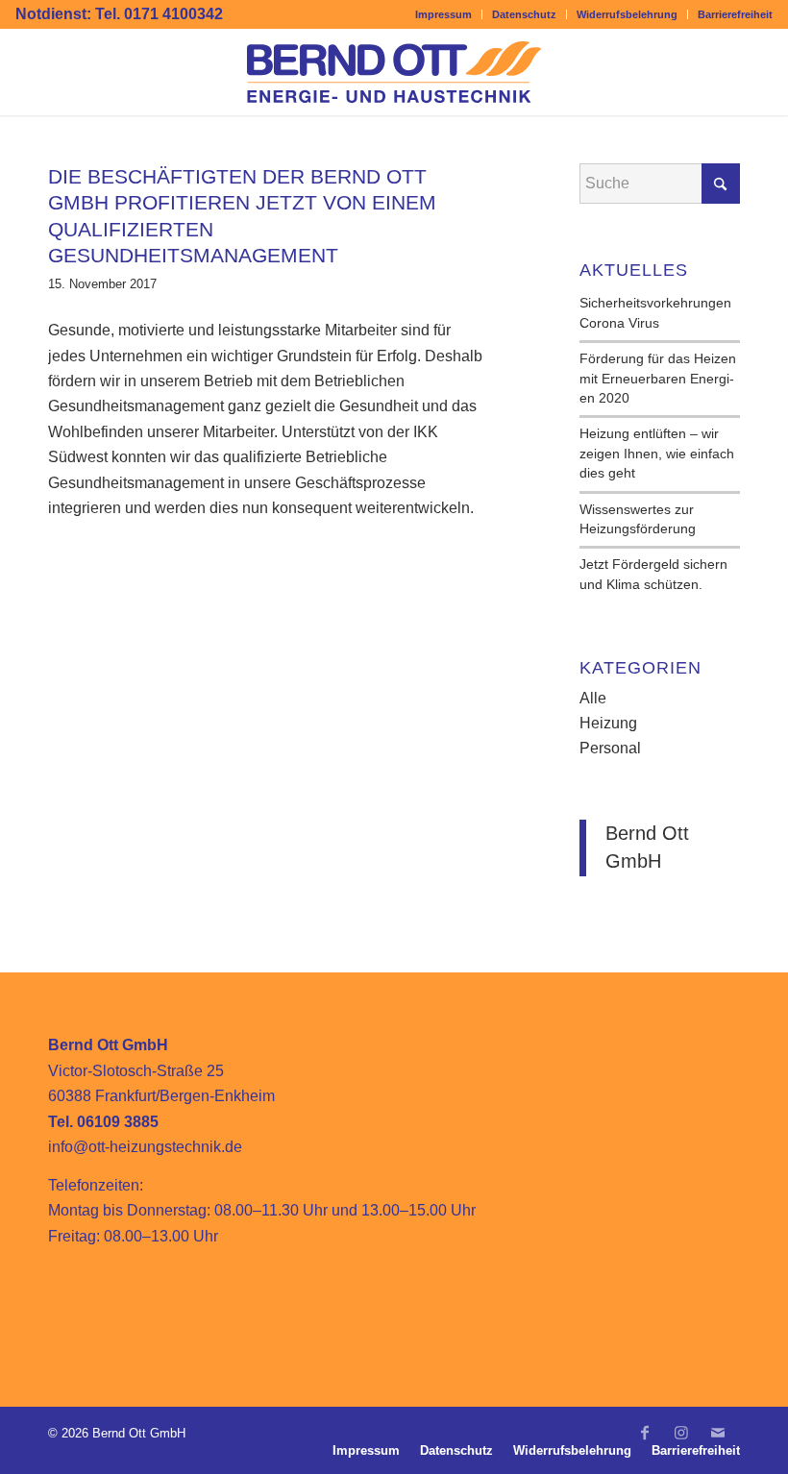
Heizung (608, 723)
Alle (592, 698)
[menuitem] (444, 14)
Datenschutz (524, 14)
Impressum (443, 14)
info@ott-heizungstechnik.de (145, 1147)
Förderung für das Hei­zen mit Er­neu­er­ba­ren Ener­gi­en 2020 (657, 378)
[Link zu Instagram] (681, 1440)
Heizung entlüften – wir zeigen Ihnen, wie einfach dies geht (656, 453)
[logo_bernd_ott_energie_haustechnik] (394, 72)
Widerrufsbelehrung (627, 14)
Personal (610, 748)
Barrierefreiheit (735, 14)
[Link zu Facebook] (644, 1440)
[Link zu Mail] (717, 1440)
